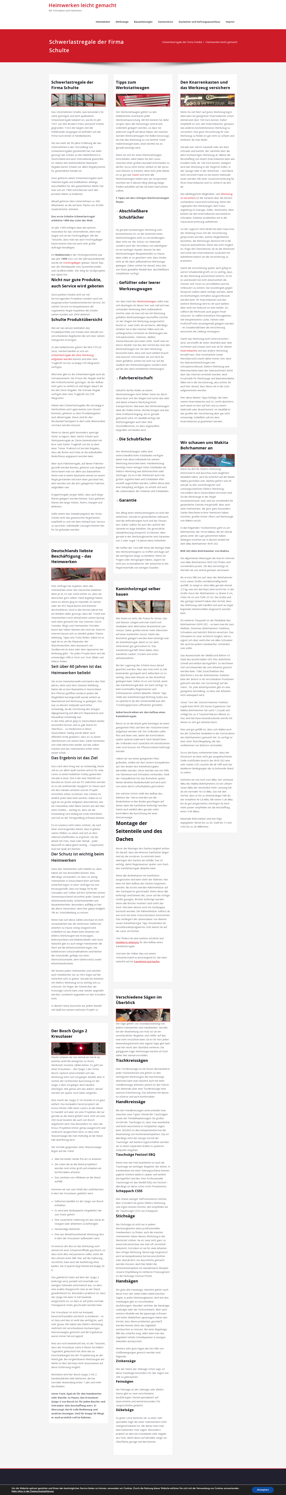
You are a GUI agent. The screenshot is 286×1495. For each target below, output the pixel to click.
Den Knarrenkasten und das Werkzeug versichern (205, 84)
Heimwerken (103, 21)
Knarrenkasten (189, 350)
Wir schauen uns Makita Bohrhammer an (204, 445)
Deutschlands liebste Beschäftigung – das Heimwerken (72, 556)
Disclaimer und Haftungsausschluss (199, 21)
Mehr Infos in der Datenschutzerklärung (33, 1491)
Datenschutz (165, 21)
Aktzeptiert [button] (263, 1489)
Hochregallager (72, 262)
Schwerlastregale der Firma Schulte (182, 42)
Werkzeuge (122, 21)
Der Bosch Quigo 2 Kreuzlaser (69, 1033)
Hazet (136, 174)
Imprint (230, 21)
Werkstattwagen (147, 301)
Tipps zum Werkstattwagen (132, 84)
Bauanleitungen (143, 21)
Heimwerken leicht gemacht (82, 5)
